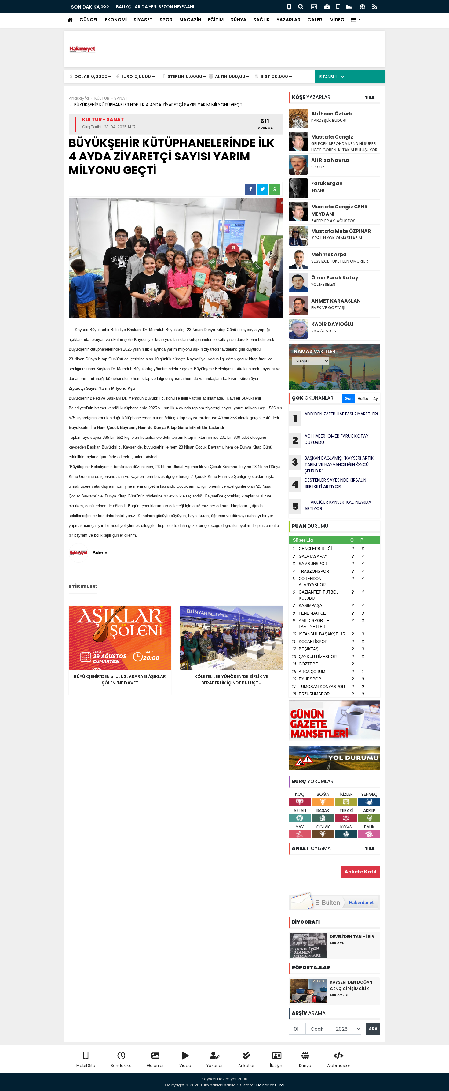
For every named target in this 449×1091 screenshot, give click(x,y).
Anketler (246, 1065)
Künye (305, 1065)
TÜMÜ (370, 97)
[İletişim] (314, 6)
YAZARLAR (288, 20)
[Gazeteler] (349, 6)
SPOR (166, 20)
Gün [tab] (349, 398)
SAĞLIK (261, 20)
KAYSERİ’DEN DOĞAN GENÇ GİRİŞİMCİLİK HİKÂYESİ (351, 988)
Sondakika (121, 1065)
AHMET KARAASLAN (336, 300)
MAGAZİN (190, 20)
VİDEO (337, 20)
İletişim (277, 1065)
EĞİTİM (216, 20)
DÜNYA (238, 20)
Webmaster (338, 1065)
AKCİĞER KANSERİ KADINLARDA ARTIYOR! (331, 506)
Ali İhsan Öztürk (331, 113)
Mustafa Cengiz (332, 136)
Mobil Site (85, 1065)
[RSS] (374, 6)
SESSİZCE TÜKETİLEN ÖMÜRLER (339, 261)
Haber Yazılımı (270, 1085)
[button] (356, 20)
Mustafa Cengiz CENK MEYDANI (339, 210)
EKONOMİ (116, 20)
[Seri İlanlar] (338, 6)
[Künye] (362, 6)
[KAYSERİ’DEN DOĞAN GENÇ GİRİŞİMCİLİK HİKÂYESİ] (308, 991)
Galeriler (155, 1065)
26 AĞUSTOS (323, 331)
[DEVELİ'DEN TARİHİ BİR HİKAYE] (308, 945)
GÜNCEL (88, 20)
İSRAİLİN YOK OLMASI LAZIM (337, 238)
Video (185, 1065)
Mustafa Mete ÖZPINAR (341, 231)
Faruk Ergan (327, 183)
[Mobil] (289, 6)
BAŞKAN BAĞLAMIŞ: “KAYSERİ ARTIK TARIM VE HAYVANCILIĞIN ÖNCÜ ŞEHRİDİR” (333, 464)
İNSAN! (317, 190)
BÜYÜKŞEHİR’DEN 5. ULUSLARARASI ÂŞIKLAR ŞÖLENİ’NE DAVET (181, 7)
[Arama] (301, 6)
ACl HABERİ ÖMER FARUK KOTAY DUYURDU (330, 440)
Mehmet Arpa (329, 254)
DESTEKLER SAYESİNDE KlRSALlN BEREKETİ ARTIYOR (329, 484)
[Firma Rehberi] (327, 6)
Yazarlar (214, 1065)
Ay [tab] (375, 398)
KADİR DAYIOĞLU (332, 324)
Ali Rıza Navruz (330, 160)
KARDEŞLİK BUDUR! (328, 120)
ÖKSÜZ (318, 167)
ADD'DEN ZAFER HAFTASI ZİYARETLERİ (335, 418)
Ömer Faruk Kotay (334, 277)
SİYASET (143, 20)
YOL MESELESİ (323, 284)
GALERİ (315, 20)
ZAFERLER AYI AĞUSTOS (333, 221)
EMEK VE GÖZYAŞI (328, 308)
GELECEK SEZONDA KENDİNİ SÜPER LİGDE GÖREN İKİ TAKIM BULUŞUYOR (344, 147)
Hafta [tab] (363, 398)
